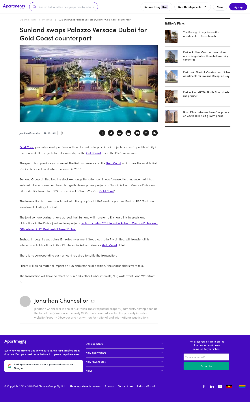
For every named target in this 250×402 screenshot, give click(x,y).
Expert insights (28, 19)
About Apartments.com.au (85, 386)
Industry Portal (146, 386)
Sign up (238, 7)
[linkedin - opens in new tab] (212, 386)
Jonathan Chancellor (61, 300)
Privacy (109, 386)
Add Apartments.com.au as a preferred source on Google (43, 366)
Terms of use (125, 386)
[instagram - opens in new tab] (220, 386)
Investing (47, 19)
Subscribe (206, 366)
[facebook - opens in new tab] (204, 386)
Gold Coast (27, 147)
